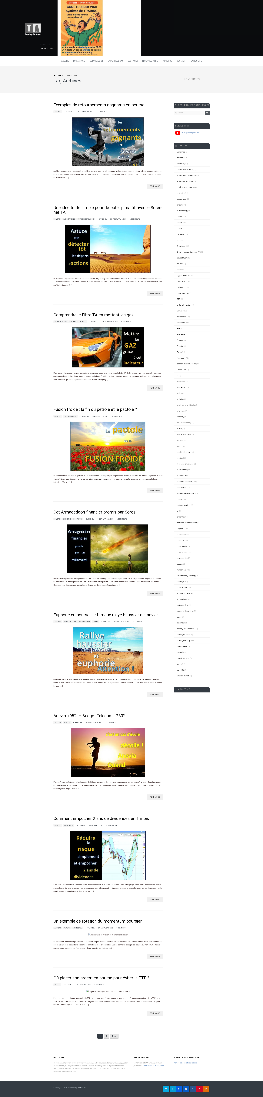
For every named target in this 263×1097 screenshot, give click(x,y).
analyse (58, 112)
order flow (181, 517)
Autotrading (182, 210)
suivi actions (182, 587)
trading (180, 623)
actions (58, 722)
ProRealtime (147, 1065)
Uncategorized (183, 658)
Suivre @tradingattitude (190, 133)
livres (179, 446)
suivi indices (182, 599)
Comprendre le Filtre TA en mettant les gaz (93, 314)
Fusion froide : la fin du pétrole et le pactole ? (95, 409)
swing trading (69, 219)
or (178, 511)
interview (181, 411)
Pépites (180, 528)
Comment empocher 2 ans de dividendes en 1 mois (101, 818)
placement (181, 534)
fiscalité (180, 346)
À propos (167, 61)
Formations (79, 61)
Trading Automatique (185, 628)
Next (114, 1036)
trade (179, 617)
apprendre (181, 199)
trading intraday (183, 640)
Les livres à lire (150, 61)
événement (182, 334)
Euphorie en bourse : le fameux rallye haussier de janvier (105, 614)
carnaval (180, 234)
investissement (70, 416)
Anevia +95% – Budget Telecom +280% (89, 715)
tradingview (182, 646)
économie (67, 519)
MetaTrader (182, 469)
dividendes (68, 825)
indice (179, 393)
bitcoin (179, 222)
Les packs (133, 61)
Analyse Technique (185, 187)
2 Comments (135, 219)
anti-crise (181, 193)
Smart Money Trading (186, 575)
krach (179, 428)
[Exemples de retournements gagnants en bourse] (108, 141)
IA (177, 375)
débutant (68, 621)
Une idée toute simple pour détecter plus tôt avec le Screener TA (107, 210)
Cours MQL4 (182, 258)
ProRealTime (182, 552)
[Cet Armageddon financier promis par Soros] (108, 548)
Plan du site (196, 61)
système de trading (86, 219)
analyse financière (185, 169)
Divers (57, 219)
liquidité (180, 440)
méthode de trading (185, 481)
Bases (179, 216)
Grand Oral (181, 369)
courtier (180, 263)
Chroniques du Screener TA (188, 252)
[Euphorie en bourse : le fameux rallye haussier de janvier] (108, 650)
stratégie (180, 581)
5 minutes (181, 152)
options (180, 499)
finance (180, 340)
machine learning (184, 452)
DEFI (178, 299)
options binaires (184, 505)
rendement (181, 570)
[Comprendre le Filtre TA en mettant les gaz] (108, 347)
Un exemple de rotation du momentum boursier (97, 921)
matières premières (185, 464)
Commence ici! (96, 61)
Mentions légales (190, 1063)
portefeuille (182, 546)
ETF (178, 328)
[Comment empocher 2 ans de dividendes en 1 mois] (108, 855)
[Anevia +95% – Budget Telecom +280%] (108, 752)
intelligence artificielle (186, 405)
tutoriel (180, 652)
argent (179, 205)
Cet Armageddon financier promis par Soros (94, 512)
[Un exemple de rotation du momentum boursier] (108, 935)
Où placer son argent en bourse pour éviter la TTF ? (101, 977)
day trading (181, 281)
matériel (180, 458)
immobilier (181, 381)
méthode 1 (181, 475)
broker (180, 228)
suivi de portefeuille (185, 593)
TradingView (159, 1065)
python (180, 564)
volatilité (180, 670)
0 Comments (102, 112)
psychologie (182, 558)
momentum (77, 928)
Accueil (65, 61)
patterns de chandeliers (187, 522)
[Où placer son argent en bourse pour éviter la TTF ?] (108, 991)
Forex (179, 352)
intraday (180, 416)
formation (181, 358)
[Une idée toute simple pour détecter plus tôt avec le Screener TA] (108, 249)
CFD (178, 240)
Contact (181, 61)
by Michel (70, 112)
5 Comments (117, 416)
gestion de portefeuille (186, 364)
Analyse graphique (185, 181)
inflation (180, 399)
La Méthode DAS (116, 61)
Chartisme (181, 246)
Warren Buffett (183, 676)
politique (77, 519)
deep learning (183, 293)
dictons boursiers (82, 621)
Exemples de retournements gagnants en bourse (98, 104)
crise (179, 269)
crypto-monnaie (183, 275)
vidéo (179, 664)
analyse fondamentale (186, 175)
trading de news (183, 634)
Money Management (185, 493)
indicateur (181, 387)
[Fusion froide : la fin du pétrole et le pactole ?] (108, 446)
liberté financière (184, 434)
